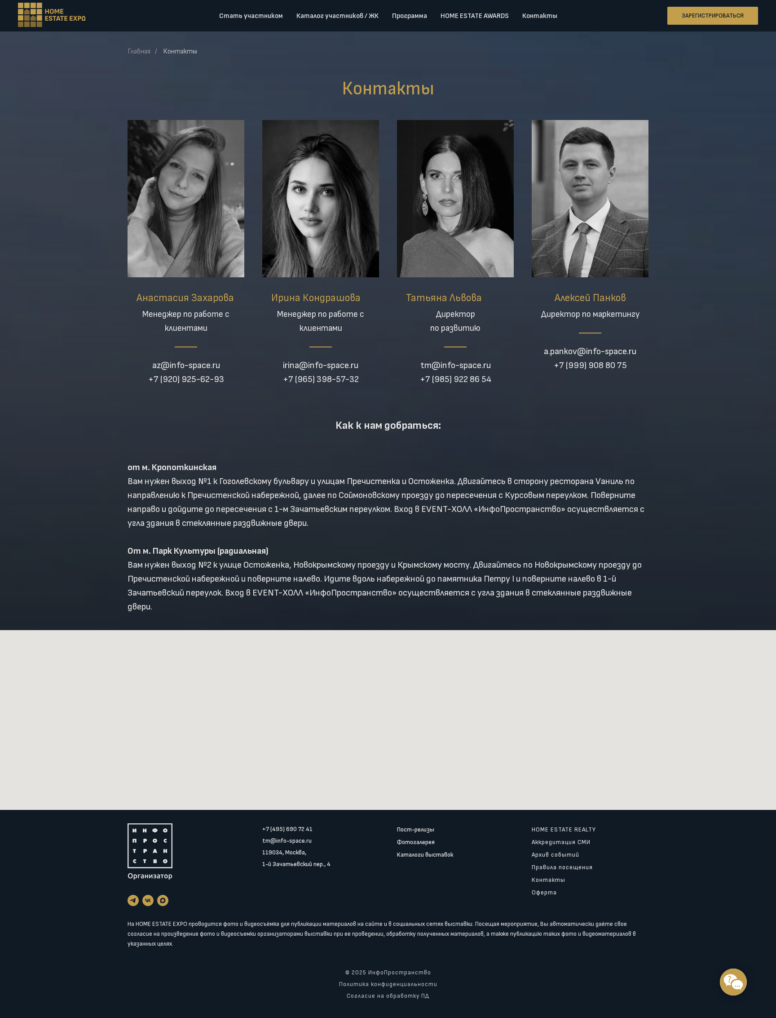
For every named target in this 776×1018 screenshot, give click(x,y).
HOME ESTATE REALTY (564, 829)
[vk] (148, 900)
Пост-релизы (415, 829)
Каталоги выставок (425, 854)
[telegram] (133, 900)
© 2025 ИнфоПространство (388, 972)
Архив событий (555, 854)
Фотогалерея (416, 842)
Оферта (544, 892)
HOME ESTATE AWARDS (475, 16)
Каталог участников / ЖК (337, 16)
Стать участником (251, 16)
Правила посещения (562, 867)
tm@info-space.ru (287, 841)
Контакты (539, 16)
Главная (139, 51)
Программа (409, 16)
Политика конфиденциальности (388, 984)
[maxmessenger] (162, 900)
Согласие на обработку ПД (388, 996)
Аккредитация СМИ (561, 842)
